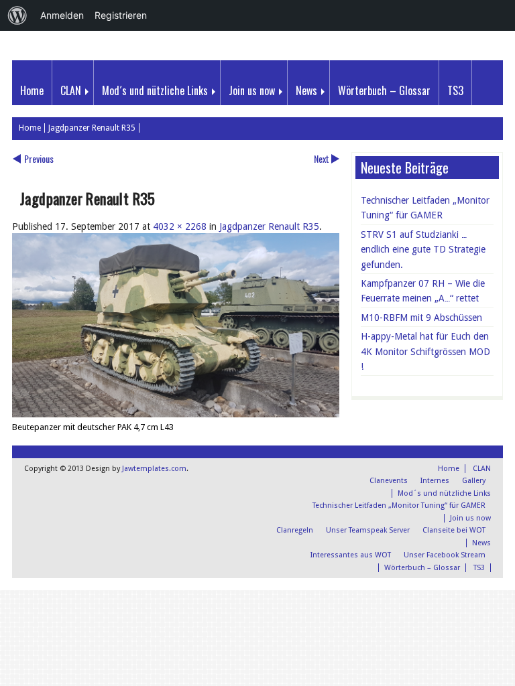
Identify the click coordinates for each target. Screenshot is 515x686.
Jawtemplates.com (154, 468)
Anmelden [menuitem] (62, 15)
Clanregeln (294, 530)
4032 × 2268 (180, 226)
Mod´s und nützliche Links (155, 90)
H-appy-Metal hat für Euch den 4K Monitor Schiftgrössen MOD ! (425, 351)
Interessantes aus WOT (350, 555)
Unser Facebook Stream (444, 555)
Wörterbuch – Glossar (384, 90)
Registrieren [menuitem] (121, 15)
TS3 (455, 90)
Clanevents (388, 480)
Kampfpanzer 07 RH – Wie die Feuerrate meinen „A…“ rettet (423, 290)
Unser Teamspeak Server (368, 530)
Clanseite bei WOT (453, 530)
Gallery (473, 480)
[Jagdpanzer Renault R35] (175, 414)
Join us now (252, 90)
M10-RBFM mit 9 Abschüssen (421, 317)
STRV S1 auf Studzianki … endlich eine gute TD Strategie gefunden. (423, 249)
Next (321, 158)
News (306, 90)
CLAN (70, 90)
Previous (39, 158)
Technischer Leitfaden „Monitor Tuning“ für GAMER (425, 207)
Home (32, 90)
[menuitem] (17, 15)
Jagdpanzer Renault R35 (91, 128)
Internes (434, 480)
